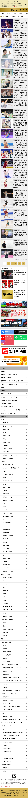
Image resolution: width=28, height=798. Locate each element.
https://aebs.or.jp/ (5, 786)
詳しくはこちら (14, 6)
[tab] (15, 13)
